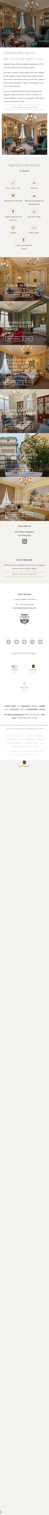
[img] (24, 279)
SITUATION (11, 736)
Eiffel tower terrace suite (19, 412)
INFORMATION (29, 739)
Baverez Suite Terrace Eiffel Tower (19, 326)
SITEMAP (30, 736)
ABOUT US (20, 736)
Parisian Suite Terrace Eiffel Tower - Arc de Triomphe (19, 365)
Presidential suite (23, 502)
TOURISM (38, 736)
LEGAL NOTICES (11, 739)
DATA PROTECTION (17, 746)
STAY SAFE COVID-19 (31, 743)
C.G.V (20, 739)
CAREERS (40, 739)
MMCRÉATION (25, 754)
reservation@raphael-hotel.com (24, 608)
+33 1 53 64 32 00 (26, 605)
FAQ (42, 743)
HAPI (37, 754)
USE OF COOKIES (32, 746)
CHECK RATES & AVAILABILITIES (25, 107)
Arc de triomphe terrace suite (21, 456)
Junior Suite (17, 285)
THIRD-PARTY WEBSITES (14, 743)
